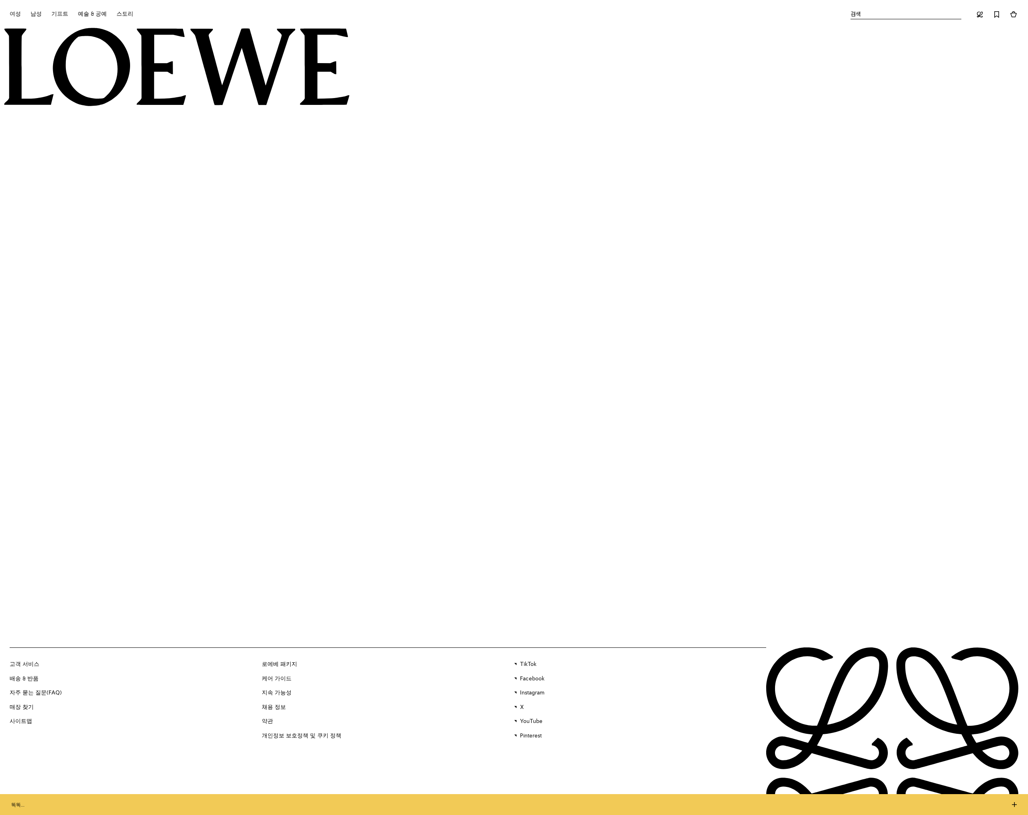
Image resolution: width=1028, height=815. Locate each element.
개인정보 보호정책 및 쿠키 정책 (301, 736)
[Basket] (1013, 14)
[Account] (980, 14)
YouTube (531, 721)
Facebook (532, 679)
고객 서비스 (24, 664)
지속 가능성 (277, 693)
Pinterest (531, 736)
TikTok (528, 664)
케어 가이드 (277, 679)
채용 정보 (274, 707)
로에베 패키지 (279, 664)
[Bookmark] (996, 14)
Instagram (532, 693)
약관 (267, 721)
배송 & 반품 (24, 679)
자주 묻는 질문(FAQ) (36, 693)
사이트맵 (21, 721)
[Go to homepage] (177, 67)
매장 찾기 (22, 707)
